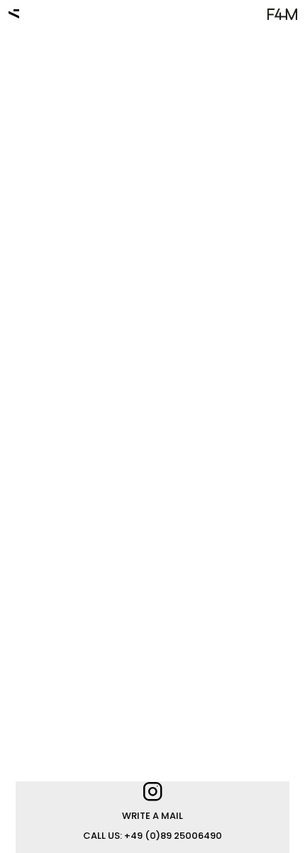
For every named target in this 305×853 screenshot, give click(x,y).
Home (13, 12)
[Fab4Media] (282, 15)
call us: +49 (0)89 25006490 (152, 835)
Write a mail (152, 815)
